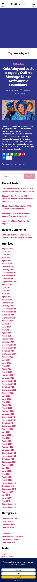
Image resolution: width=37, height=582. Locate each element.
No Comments (20, 93)
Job (3, 530)
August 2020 (7, 465)
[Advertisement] (18, 28)
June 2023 (6, 363)
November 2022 (9, 384)
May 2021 (6, 438)
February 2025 (8, 303)
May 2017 (6, 501)
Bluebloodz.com (18, 4)
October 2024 (8, 315)
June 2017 (6, 498)
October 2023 (8, 351)
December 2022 (9, 381)
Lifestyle (5, 533)
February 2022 (8, 411)
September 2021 (9, 426)
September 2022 (9, 390)
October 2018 (8, 486)
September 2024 (9, 318)
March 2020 (7, 480)
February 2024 (8, 339)
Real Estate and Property (12, 536)
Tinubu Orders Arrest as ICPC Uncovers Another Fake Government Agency (17, 198)
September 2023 (9, 354)
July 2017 (6, 495)
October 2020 (8, 459)
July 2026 (6, 252)
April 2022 (6, 405)
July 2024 (6, 324)
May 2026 (6, 258)
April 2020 (6, 477)
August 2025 (7, 285)
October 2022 (8, 387)
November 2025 (9, 276)
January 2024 (8, 342)
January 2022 (8, 414)
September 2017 (9, 489)
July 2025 (6, 288)
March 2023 (7, 372)
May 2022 (6, 402)
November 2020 (9, 456)
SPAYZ (5, 235)
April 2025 (6, 297)
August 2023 (7, 357)
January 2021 (8, 450)
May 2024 (6, 330)
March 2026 (7, 264)
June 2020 (6, 471)
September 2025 (9, 282)
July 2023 (6, 360)
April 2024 (6, 333)
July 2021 (6, 432)
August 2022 (7, 393)
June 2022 (6, 399)
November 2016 (9, 507)
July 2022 (6, 396)
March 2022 (7, 408)
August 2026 (7, 249)
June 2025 (6, 291)
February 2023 (8, 375)
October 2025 (8, 279)
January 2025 (8, 306)
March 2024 (7, 336)
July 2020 (6, 468)
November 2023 (9, 348)
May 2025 (6, 294)
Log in (4, 553)
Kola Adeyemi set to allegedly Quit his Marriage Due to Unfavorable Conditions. (18, 76)
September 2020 (9, 462)
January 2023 (8, 378)
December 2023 (9, 345)
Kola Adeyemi (9, 164)
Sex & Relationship (10, 539)
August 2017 (7, 492)
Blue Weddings (8, 524)
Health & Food (8, 527)
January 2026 (8, 270)
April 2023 (6, 369)
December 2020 (9, 453)
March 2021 (7, 444)
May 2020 (6, 474)
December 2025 (9, 273)
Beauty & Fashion (9, 518)
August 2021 (7, 429)
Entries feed (7, 556)
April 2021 (6, 441)
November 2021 (9, 420)
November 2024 (9, 312)
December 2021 (9, 417)
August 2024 (7, 321)
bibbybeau (14, 90)
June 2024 (6, 327)
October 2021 (8, 423)
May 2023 (6, 366)
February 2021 (8, 447)
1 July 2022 (27, 90)
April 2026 (6, 261)
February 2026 (8, 267)
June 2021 (6, 435)
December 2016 (9, 504)
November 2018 (9, 483)
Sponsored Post (8, 542)
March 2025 (7, 300)
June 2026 (6, 255)
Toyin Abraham (20, 164)
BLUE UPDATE (18, 63)
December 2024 (9, 309)
